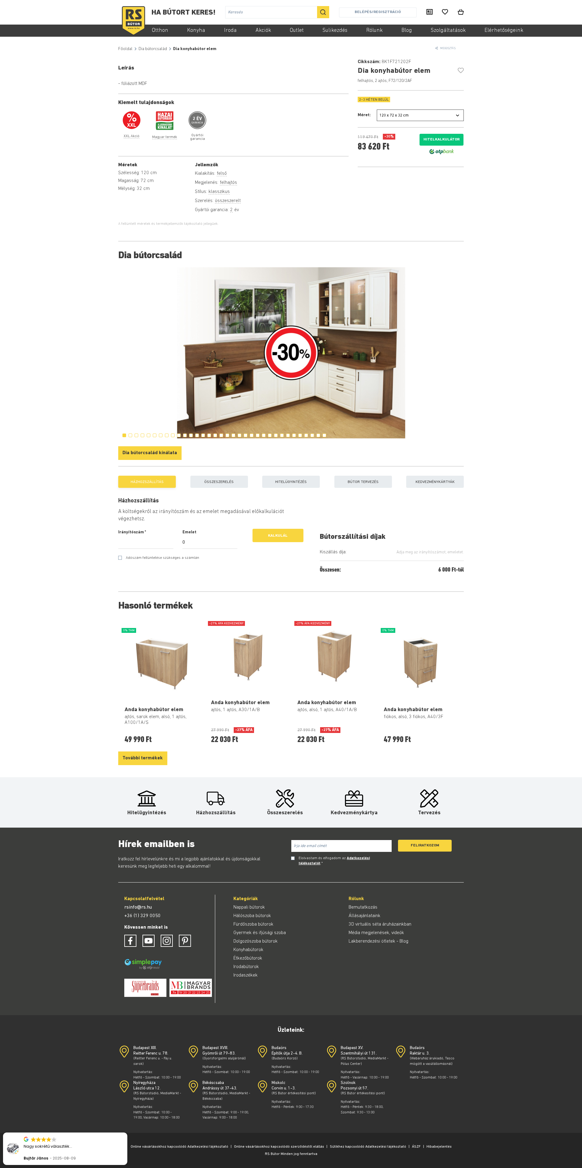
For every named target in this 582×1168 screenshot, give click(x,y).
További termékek (142, 758)
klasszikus (219, 191)
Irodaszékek (245, 975)
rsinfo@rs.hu (138, 907)
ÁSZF (416, 1147)
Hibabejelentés (439, 1147)
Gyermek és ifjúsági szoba (259, 932)
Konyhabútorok (248, 949)
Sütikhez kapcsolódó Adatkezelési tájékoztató (368, 1147)
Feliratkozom (425, 845)
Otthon (160, 30)
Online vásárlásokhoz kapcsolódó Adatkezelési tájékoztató (179, 1147)
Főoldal (125, 49)
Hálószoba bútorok (252, 915)
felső (222, 173)
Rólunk (374, 30)
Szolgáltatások (448, 30)
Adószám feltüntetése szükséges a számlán (162, 558)
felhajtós (228, 182)
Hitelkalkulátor (441, 139)
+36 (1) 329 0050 (142, 915)
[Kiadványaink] (429, 12)
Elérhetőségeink (503, 30)
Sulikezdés (335, 30)
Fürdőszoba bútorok (253, 924)
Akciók (263, 30)
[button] (127, 1132)
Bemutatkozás (363, 907)
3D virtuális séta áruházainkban (380, 924)
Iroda (230, 30)
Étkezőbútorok (247, 958)
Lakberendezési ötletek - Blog (378, 941)
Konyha (196, 30)
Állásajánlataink (364, 915)
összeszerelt (228, 200)
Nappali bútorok (249, 907)
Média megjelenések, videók (376, 932)
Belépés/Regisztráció (378, 12)
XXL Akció (131, 136)
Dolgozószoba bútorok (255, 941)
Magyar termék (164, 137)
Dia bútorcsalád (153, 49)
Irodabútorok (246, 966)
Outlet (297, 30)
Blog (406, 30)
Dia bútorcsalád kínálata (149, 453)
